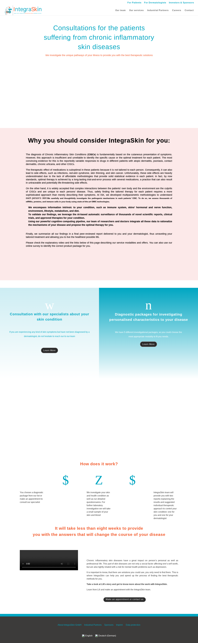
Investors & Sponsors (181, 3)
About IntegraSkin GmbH (69, 625)
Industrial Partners (158, 10)
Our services (136, 10)
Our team (120, 10)
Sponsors (108, 625)
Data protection (133, 625)
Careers (176, 10)
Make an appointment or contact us (124, 599)
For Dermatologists (155, 3)
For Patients (134, 3)
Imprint (119, 625)
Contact (189, 10)
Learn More (49, 350)
